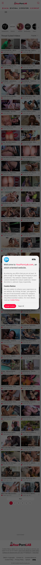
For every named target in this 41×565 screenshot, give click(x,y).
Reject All (21, 306)
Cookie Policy (15, 300)
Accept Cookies (10, 306)
